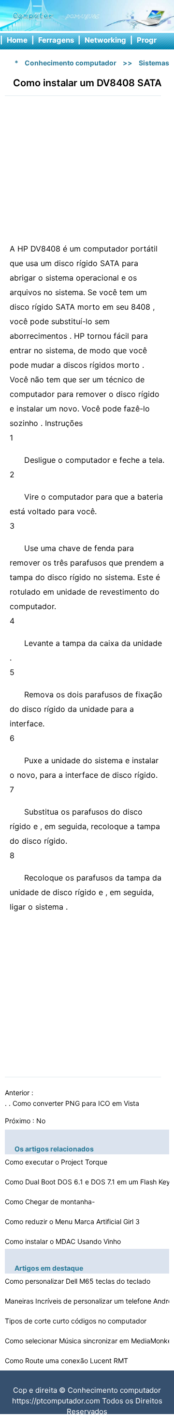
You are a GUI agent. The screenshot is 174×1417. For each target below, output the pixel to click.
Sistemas (154, 63)
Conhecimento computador (70, 63)
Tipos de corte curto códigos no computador (76, 1321)
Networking (105, 40)
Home (17, 40)
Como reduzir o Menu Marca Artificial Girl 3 (73, 1221)
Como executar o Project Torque (57, 1162)
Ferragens (56, 40)
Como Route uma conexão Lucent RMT (67, 1360)
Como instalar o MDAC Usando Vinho (64, 1241)
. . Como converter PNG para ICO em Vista (73, 1103)
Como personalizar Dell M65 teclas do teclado (78, 1281)
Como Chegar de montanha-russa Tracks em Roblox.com (51, 1203)
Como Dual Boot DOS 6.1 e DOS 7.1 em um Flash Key (88, 1182)
